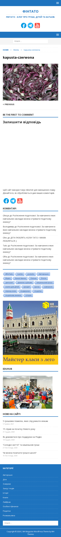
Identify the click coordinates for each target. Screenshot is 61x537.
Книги (5, 497)
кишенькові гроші (44, 282)
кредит (27, 287)
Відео (8, 278)
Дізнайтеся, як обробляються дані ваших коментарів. (29, 193)
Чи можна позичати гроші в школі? (19, 452)
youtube (31, 274)
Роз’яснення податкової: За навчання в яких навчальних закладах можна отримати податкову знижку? (29, 218)
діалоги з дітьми (25, 282)
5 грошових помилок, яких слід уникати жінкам (25, 421)
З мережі (7, 484)
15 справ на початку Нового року (19, 429)
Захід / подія (8, 488)
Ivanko (20, 274)
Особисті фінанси (10, 506)
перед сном (11, 291)
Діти (5, 479)
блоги (43, 278)
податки (38, 291)
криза (36, 287)
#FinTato (9, 274)
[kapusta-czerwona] (30, 99)
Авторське (44, 274)
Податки (7, 511)
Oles (5, 237)
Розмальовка (9, 515)
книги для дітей (12, 287)
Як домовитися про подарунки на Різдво (22, 437)
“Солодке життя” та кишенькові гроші (21, 445)
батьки (33, 278)
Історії (5, 493)
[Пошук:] (30, 41)
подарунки (25, 291)
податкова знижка (13, 295)
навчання (48, 287)
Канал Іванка (20, 278)
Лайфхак (7, 502)
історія (28, 295)
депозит (9, 282)
